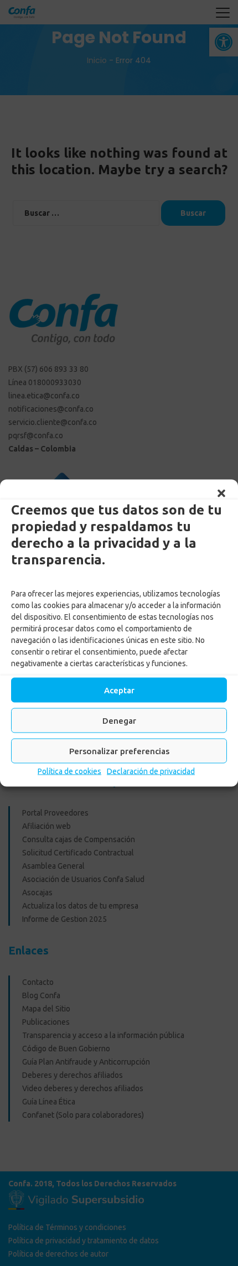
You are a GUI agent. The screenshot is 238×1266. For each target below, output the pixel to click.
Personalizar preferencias (119, 750)
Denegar (119, 720)
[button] (221, 493)
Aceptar (119, 689)
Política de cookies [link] (69, 771)
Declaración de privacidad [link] (151, 771)
